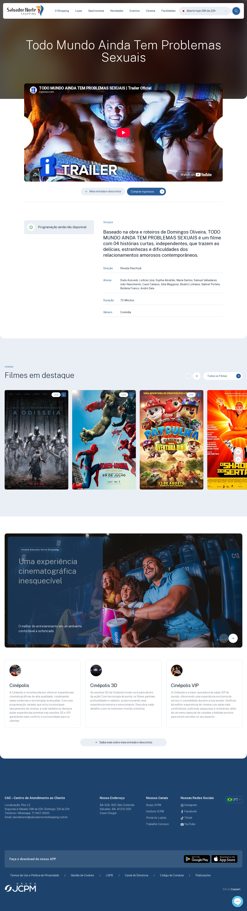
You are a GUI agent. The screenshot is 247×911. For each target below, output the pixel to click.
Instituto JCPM (155, 811)
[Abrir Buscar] (236, 11)
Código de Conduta (172, 875)
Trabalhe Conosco (157, 824)
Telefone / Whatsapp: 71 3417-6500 (27, 813)
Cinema (150, 10)
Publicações (203, 875)
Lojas (78, 10)
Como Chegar (108, 813)
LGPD (109, 875)
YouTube (189, 824)
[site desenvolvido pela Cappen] (235, 889)
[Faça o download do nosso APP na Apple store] (224, 859)
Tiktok (188, 817)
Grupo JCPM (153, 805)
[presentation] (189, 376)
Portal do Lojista (156, 817)
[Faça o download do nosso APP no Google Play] (197, 859)
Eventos (134, 10)
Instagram (190, 805)
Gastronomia (96, 10)
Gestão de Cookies (82, 875)
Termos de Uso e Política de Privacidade (34, 875)
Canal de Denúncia (136, 875)
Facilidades (168, 10)
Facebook (190, 811)
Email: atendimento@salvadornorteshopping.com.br (36, 817)
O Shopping (62, 10)
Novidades (116, 10)
